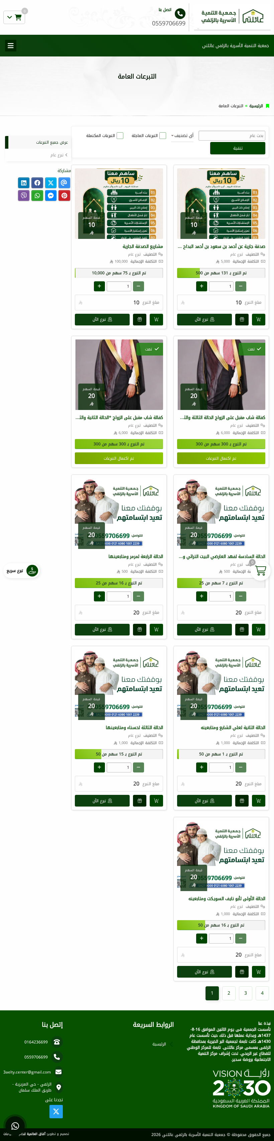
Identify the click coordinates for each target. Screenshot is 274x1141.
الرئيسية (256, 106)
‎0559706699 (36, 1057)
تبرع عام (56, 155)
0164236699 (36, 1042)
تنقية (238, 148)
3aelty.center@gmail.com (27, 1072)
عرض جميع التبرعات (52, 142)
